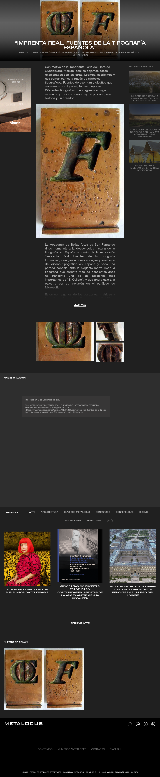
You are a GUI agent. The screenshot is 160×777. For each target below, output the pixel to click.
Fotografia (94, 521)
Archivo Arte (80, 623)
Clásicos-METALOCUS (77, 512)
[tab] (32, 512)
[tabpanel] (80, 577)
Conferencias (124, 512)
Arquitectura (49, 512)
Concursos (103, 512)
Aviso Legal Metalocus (73, 772)
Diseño (143, 512)
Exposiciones (73, 521)
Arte (32, 512)
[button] (9, 576)
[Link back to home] (23, 724)
